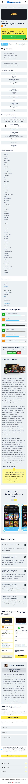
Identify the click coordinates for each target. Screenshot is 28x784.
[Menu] (2, 2)
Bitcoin (3, 645)
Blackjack (6, 286)
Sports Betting (7, 303)
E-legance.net (17, 782)
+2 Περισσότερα (23, 646)
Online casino (5, 767)
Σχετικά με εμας (5, 763)
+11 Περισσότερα (5, 647)
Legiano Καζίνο (21, 623)
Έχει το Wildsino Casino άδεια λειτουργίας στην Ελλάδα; (9, 557)
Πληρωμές (4, 771)
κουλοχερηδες (20, 44)
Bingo (5, 284)
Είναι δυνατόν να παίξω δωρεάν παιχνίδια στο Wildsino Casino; (9, 585)
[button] (15, 500)
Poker (5, 296)
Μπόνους (12, 44)
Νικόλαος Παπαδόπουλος (16, 665)
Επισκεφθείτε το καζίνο (21, 656)
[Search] (25, 2)
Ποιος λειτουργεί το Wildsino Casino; (11, 545)
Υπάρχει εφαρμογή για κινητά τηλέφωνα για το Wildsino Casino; (10, 597)
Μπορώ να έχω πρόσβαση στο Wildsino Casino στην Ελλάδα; (9, 571)
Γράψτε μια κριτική (13, 717)
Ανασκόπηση (5, 44)
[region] (14, 55)
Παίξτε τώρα (14, 36)
